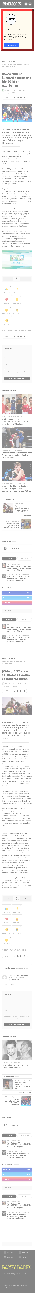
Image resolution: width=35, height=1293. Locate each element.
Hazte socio (12, 45)
